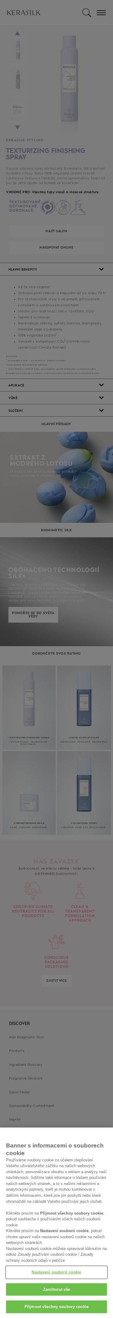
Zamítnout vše (56, 1289)
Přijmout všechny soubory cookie (56, 1306)
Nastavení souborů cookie (56, 1272)
